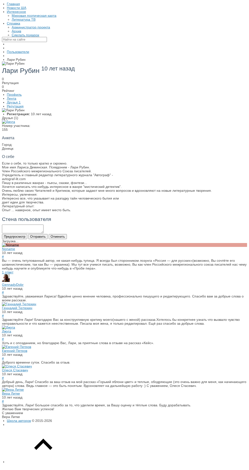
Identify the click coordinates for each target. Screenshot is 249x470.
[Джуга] (8, 122)
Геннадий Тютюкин (17, 308)
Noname (8, 249)
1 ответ (7, 272)
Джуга (6, 331)
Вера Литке (11, 393)
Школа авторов (19, 421)
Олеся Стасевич (15, 370)
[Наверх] (43, 462)
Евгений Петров (14, 351)
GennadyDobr (13, 285)
